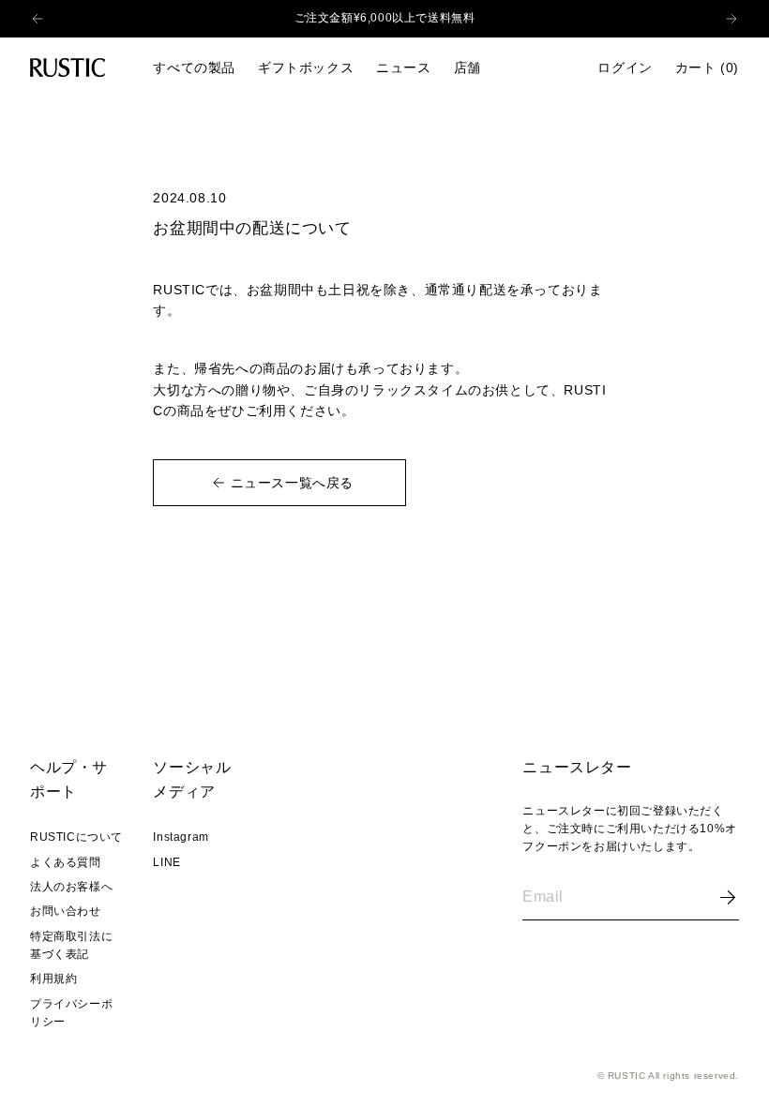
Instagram (180, 837)
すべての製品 (194, 67)
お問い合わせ (65, 911)
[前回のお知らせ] (26, 18)
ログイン (624, 67)
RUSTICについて (76, 837)
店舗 (467, 67)
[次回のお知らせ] (742, 18)
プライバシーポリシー (71, 1012)
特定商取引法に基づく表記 (71, 945)
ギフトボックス (306, 67)
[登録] (727, 897)
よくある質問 (65, 862)
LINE (166, 862)
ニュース (403, 67)
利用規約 (53, 978)
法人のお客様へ (71, 886)
